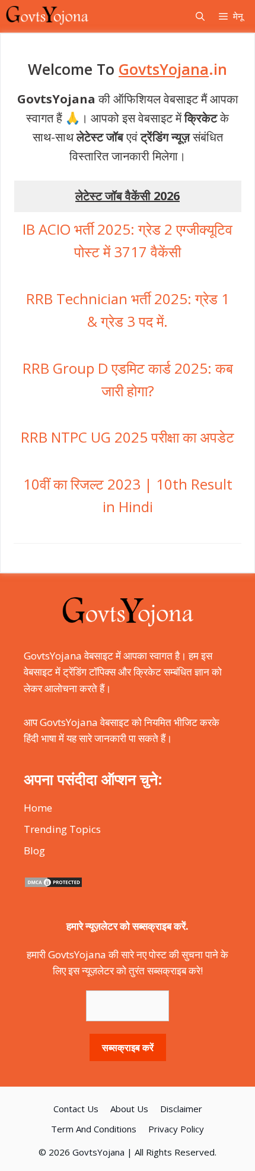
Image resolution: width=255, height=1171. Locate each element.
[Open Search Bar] (200, 16)
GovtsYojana (98, 1152)
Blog (34, 850)
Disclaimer (181, 1109)
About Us (129, 1109)
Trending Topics (62, 829)
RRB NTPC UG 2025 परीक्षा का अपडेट (127, 437)
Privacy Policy (176, 1129)
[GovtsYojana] (47, 16)
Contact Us (75, 1109)
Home (38, 808)
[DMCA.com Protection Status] (53, 884)
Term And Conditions (93, 1129)
